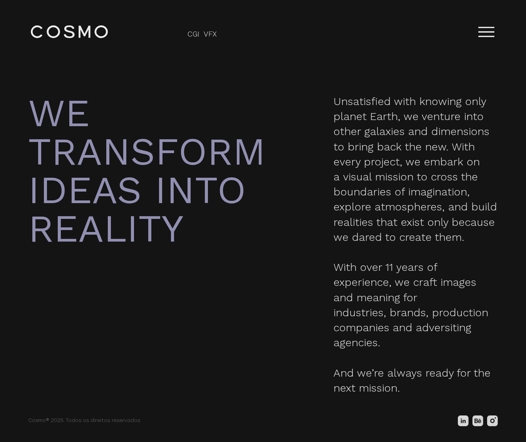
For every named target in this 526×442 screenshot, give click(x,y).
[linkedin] (463, 420)
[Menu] (486, 31)
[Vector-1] (492, 420)
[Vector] (477, 420)
